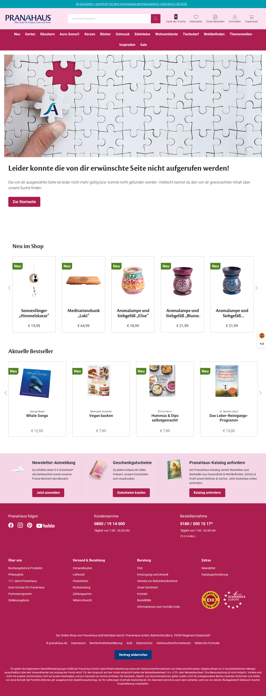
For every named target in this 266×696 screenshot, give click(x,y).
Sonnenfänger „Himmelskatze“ (34, 313)
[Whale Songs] (37, 386)
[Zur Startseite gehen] (28, 18)
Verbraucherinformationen (173, 643)
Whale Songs (37, 415)
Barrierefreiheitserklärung (106, 643)
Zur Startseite (24, 202)
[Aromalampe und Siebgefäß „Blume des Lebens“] (182, 280)
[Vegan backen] (101, 386)
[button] (5, 392)
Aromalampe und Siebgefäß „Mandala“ (232, 313)
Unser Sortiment (147, 587)
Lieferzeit (79, 574)
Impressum (78, 643)
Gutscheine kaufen (131, 493)
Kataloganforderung (215, 574)
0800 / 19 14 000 (109, 523)
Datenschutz (144, 643)
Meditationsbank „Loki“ (84, 313)
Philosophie (15, 574)
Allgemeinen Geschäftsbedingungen (46, 668)
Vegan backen (101, 415)
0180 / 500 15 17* (196, 523)
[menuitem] (17, 34)
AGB (129, 643)
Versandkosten (82, 568)
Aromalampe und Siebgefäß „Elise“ (133, 313)
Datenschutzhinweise (188, 668)
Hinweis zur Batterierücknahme (157, 581)
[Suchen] (155, 18)
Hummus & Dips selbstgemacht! (165, 417)
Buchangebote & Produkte (25, 568)
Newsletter (209, 568)
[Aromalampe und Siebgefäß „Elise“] (133, 280)
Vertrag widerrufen (133, 655)
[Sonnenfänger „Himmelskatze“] (34, 280)
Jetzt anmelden (48, 493)
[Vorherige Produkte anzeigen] (9, 287)
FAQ (140, 568)
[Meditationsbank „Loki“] (83, 280)
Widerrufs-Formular (207, 643)
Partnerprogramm (20, 594)
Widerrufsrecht (82, 600)
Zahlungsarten (82, 594)
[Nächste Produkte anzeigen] (257, 287)
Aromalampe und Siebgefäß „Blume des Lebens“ (182, 313)
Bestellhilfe (144, 600)
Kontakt (142, 594)
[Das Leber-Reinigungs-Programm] (229, 386)
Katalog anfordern (207, 493)
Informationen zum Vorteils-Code (158, 606)
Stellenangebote (18, 600)
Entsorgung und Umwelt (152, 574)
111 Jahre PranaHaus (22, 581)
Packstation (80, 581)
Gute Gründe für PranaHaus (26, 587)
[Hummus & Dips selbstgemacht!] (165, 386)
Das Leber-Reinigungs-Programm (228, 417)
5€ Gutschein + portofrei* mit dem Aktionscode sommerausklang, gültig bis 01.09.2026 (131, 4)
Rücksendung (81, 587)
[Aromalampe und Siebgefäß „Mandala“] (232, 280)
